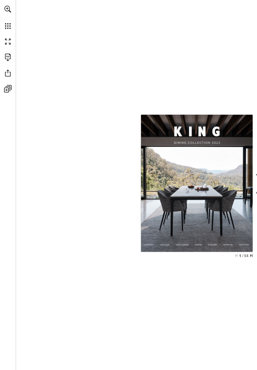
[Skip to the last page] (251, 255)
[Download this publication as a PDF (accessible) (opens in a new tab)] (8, 57)
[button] (8, 9)
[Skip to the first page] (236, 255)
